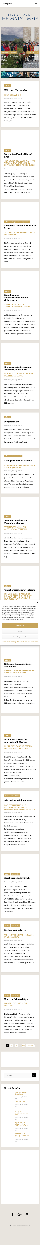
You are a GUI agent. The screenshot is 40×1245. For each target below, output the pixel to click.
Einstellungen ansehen (20, 637)
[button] (37, 603)
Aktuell (7, 85)
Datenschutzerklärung (9, 642)
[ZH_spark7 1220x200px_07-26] (20, 74)
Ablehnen (20, 631)
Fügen (7, 874)
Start (30, 52)
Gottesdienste (16, 456)
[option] (20, 47)
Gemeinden (10, 52)
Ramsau (21, 52)
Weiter (30, 1046)
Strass (17, 796)
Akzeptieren (20, 625)
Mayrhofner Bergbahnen (20, 222)
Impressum (34, 642)
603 (23, 1046)
